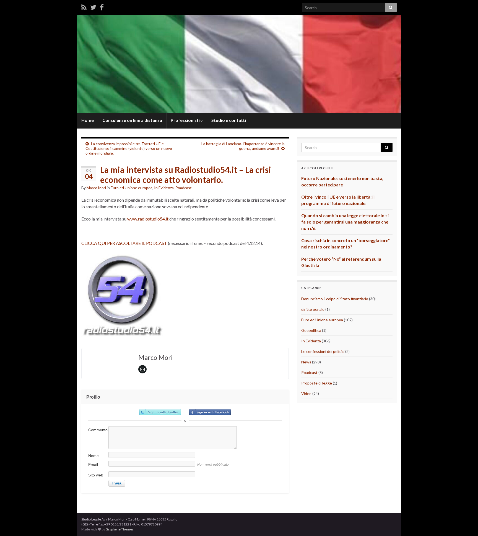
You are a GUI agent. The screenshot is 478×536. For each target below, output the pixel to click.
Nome (93, 455)
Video (306, 393)
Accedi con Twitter (160, 412)
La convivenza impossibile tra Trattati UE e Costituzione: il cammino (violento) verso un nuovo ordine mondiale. (128, 148)
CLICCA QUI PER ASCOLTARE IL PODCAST (124, 243)
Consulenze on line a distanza (132, 120)
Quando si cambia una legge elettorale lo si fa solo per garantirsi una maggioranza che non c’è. (345, 222)
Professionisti (186, 120)
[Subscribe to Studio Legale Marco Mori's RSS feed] (84, 7)
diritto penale (312, 309)
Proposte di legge (316, 383)
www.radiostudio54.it (148, 218)
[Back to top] (465, 523)
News (306, 362)
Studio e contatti (228, 120)
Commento (98, 430)
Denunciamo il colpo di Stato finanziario (334, 298)
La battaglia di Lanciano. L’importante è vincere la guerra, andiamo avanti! (243, 146)
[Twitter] (93, 7)
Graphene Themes (120, 529)
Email (93, 464)
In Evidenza (164, 187)
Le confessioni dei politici (322, 351)
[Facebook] (102, 7)
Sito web (95, 475)
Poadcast (183, 187)
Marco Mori (96, 187)
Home (87, 120)
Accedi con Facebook (210, 412)
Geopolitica (311, 330)
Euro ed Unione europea (131, 187)
